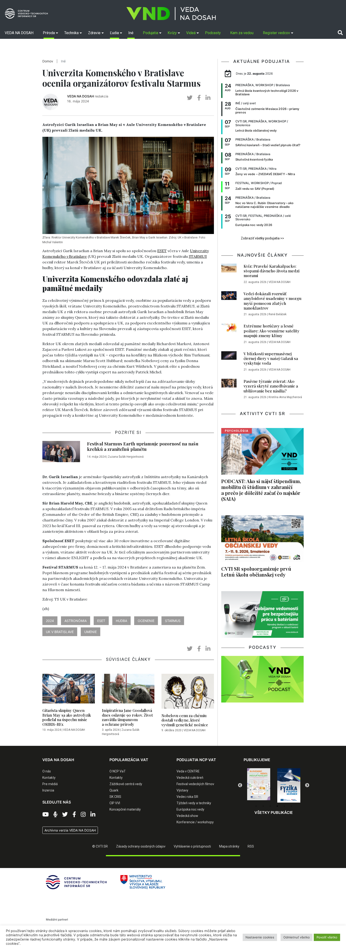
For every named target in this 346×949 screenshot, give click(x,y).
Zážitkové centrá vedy (125, 784)
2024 (50, 621)
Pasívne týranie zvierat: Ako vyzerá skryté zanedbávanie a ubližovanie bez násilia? (271, 386)
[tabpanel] (259, 785)
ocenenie (146, 621)
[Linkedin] (92, 814)
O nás (46, 771)
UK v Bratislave (60, 632)
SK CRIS (115, 797)
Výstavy (182, 790)
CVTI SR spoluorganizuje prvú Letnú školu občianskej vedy (256, 571)
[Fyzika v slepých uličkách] (258, 785)
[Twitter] (65, 814)
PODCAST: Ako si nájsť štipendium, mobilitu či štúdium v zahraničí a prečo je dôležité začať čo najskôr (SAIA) (261, 490)
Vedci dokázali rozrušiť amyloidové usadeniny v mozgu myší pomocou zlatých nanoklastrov (273, 301)
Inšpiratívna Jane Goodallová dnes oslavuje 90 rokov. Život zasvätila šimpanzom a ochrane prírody (127, 717)
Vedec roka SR (187, 797)
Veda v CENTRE (188, 771)
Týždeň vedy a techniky (194, 803)
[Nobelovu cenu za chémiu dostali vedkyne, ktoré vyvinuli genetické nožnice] (187, 692)
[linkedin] (207, 97)
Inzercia (48, 790)
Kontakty (49, 777)
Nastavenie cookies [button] (259, 937)
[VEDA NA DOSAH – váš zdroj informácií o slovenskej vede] (171, 13)
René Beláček (277, 314)
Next (307, 785)
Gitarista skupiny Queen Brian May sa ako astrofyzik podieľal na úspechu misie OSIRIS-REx (66, 717)
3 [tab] (270, 806)
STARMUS (198, 256)
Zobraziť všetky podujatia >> (262, 238)
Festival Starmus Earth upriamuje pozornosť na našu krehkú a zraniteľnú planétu (142, 446)
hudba (121, 621)
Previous (240, 785)
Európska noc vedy (190, 809)
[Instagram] (83, 814)
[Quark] (288, 785)
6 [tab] (291, 806)
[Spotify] (55, 814)
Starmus (173, 621)
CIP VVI (114, 803)
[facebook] (199, 97)
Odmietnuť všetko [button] (296, 937)
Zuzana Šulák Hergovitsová (126, 456)
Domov (47, 61)
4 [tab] (277, 806)
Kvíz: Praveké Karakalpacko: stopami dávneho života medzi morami (271, 270)
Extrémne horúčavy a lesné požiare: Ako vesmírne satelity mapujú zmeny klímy (271, 330)
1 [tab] (256, 806)
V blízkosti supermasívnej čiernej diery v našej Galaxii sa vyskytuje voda (271, 358)
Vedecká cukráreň (190, 777)
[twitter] (190, 97)
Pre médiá (50, 784)
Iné (63, 61)
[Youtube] (45, 814)
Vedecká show (187, 816)
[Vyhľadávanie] (340, 32)
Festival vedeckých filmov (195, 784)
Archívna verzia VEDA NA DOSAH (70, 830)
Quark (113, 790)
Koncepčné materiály (125, 809)
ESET (162, 250)
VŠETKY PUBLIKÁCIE (273, 812)
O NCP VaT (117, 771)
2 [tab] (263, 806)
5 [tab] (284, 806)
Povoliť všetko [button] (327, 937)
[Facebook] (74, 814)
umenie (90, 632)
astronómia (75, 621)
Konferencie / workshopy (195, 822)
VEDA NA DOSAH (80, 96)
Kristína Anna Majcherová (285, 397)
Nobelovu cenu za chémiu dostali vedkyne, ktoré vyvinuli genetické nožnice (184, 720)
